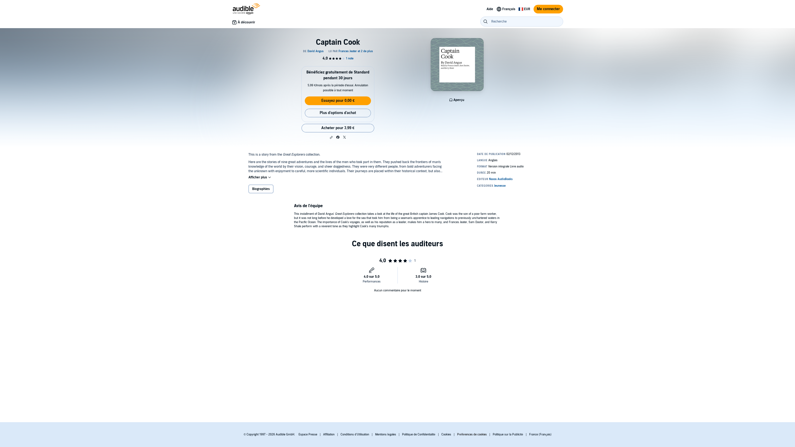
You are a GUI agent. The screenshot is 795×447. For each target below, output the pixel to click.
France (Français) (540, 434)
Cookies (446, 434)
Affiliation (329, 434)
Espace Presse (308, 434)
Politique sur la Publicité (508, 434)
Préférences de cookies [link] (472, 434)
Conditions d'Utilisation (355, 434)
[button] (331, 137)
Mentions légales (385, 434)
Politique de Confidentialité (418, 434)
